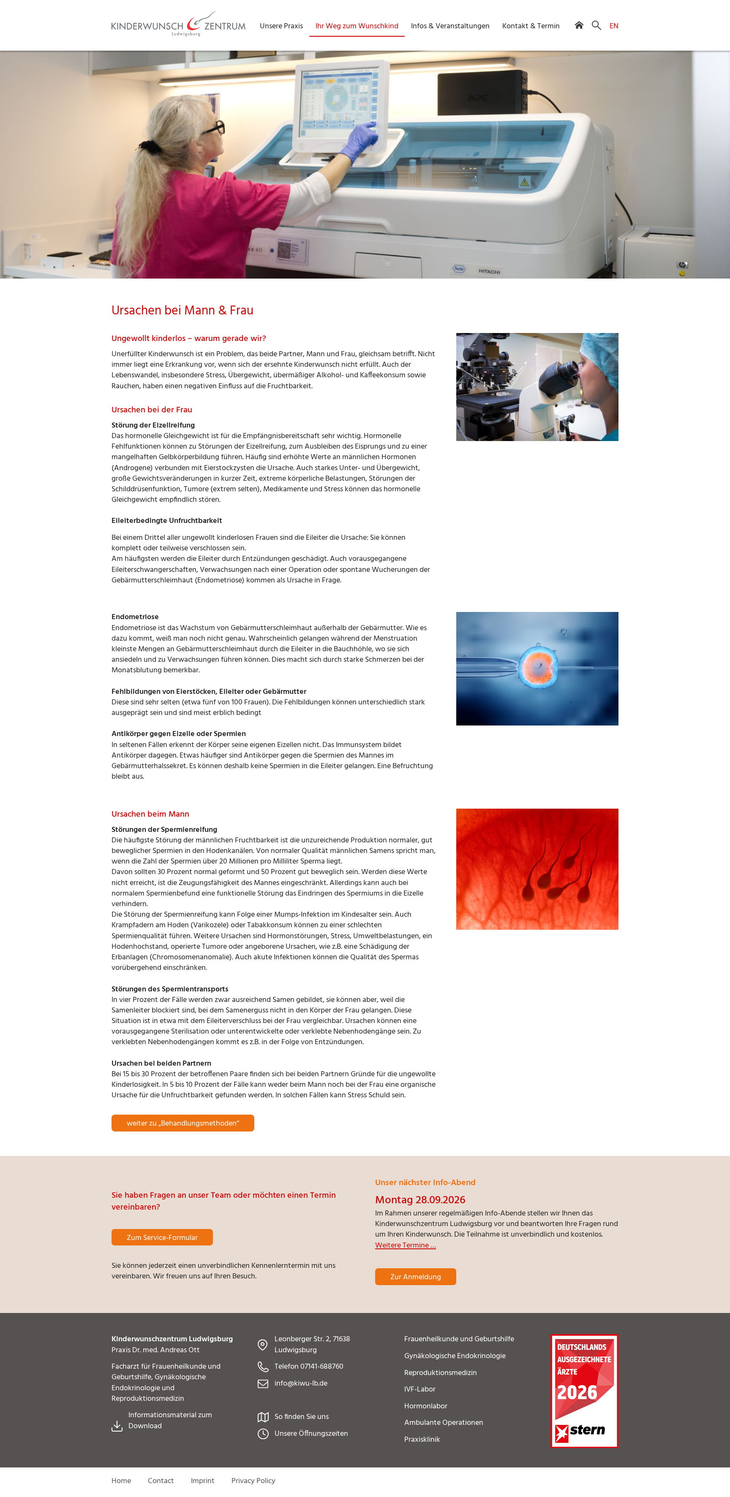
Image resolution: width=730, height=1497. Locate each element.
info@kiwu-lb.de (301, 1384)
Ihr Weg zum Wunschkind (357, 26)
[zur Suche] (594, 26)
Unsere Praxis (281, 26)
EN (614, 26)
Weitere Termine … (405, 1246)
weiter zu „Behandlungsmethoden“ (183, 1124)
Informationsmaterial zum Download (170, 1420)
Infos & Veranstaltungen (450, 26)
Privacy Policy (253, 1481)
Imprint (203, 1481)
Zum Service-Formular (162, 1238)
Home (121, 1481)
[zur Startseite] (178, 34)
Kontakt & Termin (531, 26)
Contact (161, 1481)
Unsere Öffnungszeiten (311, 1434)
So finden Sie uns (302, 1417)
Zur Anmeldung (415, 1277)
